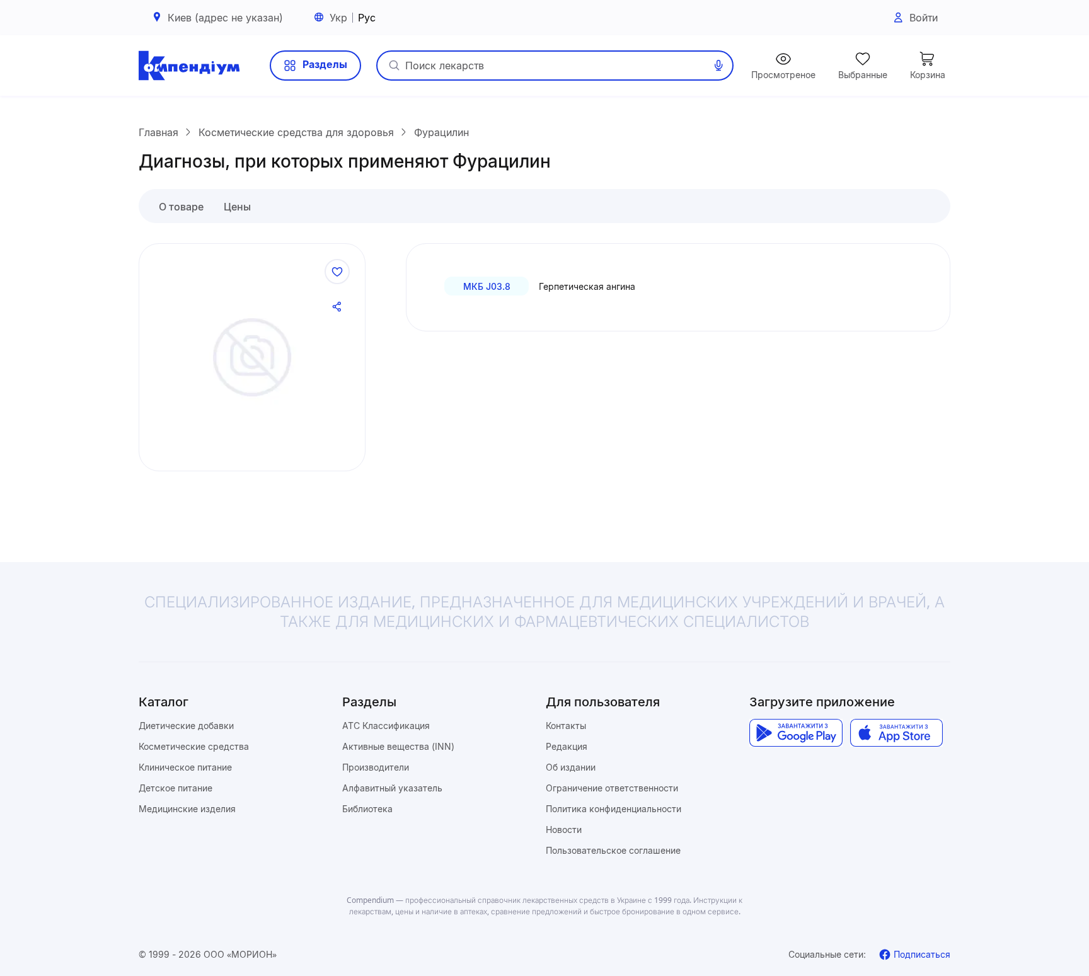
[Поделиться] (337, 306)
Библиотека (367, 808)
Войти (923, 17)
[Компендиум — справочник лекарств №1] (189, 65)
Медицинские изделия (187, 808)
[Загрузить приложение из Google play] (795, 733)
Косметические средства (194, 746)
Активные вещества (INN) (398, 746)
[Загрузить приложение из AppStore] (896, 733)
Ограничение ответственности (612, 788)
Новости (564, 829)
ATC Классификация (386, 725)
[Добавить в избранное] (337, 271)
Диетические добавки (186, 725)
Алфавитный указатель (392, 788)
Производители (375, 767)
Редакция (566, 746)
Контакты (566, 725)
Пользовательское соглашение (613, 850)
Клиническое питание (185, 767)
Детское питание (175, 788)
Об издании (571, 767)
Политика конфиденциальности (613, 808)
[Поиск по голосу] (718, 65)
